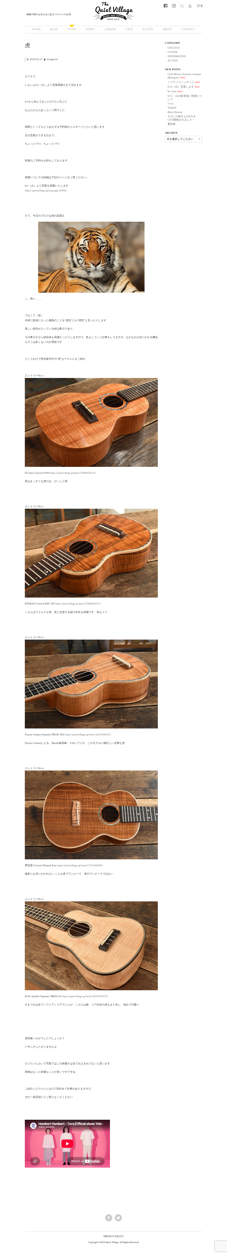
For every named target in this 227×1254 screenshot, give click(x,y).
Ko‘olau (172, 91)
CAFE (129, 29)
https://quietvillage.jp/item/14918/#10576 (85, 996)
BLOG (54, 29)
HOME (36, 29)
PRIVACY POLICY (114, 1236)
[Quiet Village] (113, 16)
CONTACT (188, 29)
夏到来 (172, 123)
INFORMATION (177, 56)
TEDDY (172, 107)
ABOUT (167, 29)
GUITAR (173, 51)
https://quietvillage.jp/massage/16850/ (46, 190)
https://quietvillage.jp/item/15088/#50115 (78, 603)
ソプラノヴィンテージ (181, 82)
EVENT (90, 29)
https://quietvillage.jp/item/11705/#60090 (80, 865)
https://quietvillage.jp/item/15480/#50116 (73, 472)
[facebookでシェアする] (108, 1217)
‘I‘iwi (171, 103)
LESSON (110, 29)
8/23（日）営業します (181, 86)
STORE (71, 29)
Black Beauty (175, 112)
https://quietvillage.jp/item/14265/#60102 (88, 734)
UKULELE (174, 47)
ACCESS (147, 29)
